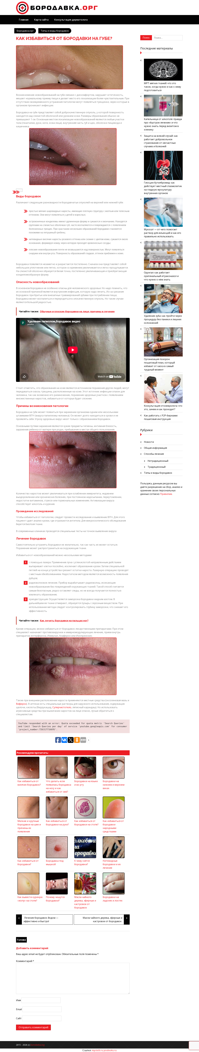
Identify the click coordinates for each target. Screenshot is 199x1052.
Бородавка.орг (25, 30)
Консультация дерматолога (71, 19)
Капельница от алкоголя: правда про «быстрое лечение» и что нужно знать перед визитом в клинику (163, 124)
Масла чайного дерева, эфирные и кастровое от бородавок (85, 902)
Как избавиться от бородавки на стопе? (86, 822)
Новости (149, 442)
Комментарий (25, 961)
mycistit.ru (97, 1050)
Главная (23, 19)
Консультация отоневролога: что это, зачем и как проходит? (163, 407)
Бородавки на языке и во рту (86, 783)
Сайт (19, 1018)
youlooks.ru (110, 1050)
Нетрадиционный (158, 460)
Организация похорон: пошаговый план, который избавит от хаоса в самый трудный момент (159, 364)
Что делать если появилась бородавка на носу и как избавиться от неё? (58, 786)
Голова (21, 939)
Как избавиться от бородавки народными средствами (113, 826)
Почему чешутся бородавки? (55, 898)
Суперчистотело (61, 707)
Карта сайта (41, 19)
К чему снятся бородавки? (82, 862)
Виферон (21, 703)
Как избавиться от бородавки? (28, 862)
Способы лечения (154, 453)
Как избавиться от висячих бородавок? (29, 783)
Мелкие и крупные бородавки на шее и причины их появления (29, 826)
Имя (18, 1000)
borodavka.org (37, 1044)
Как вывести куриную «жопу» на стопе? (30, 898)
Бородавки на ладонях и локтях (112, 898)
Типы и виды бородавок (55, 30)
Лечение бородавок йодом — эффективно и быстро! (38, 919)
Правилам (166, 494)
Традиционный (156, 466)
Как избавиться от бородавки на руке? (57, 822)
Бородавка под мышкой (55, 862)
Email (19, 1009)
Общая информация (155, 447)
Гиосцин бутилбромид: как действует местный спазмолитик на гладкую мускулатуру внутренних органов (163, 188)
